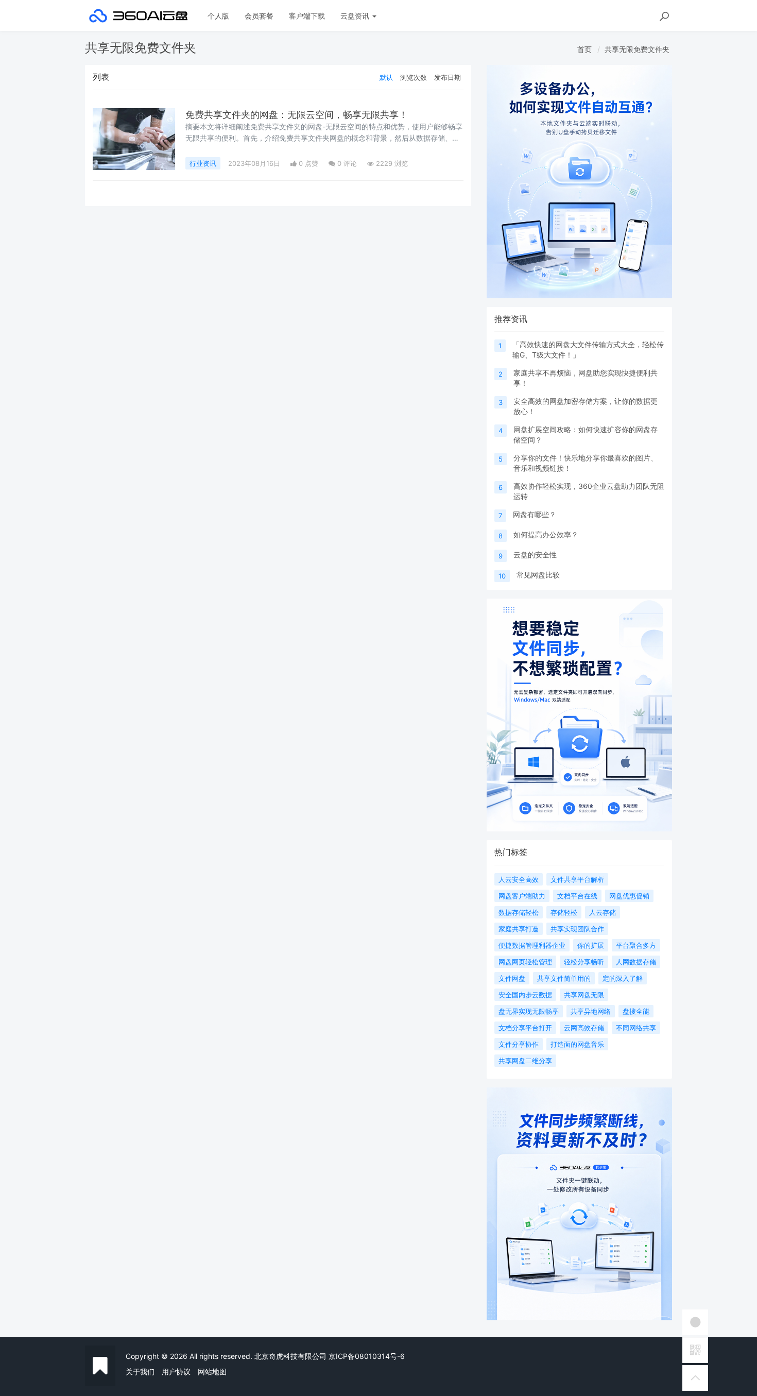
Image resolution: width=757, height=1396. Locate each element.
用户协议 (176, 1371)
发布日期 (447, 77)
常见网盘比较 (538, 574)
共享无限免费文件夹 (637, 49)
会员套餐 (259, 15)
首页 (584, 49)
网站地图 (212, 1371)
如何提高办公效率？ (545, 534)
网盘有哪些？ (534, 514)
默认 (386, 77)
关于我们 (140, 1371)
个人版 (218, 15)
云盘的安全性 (535, 554)
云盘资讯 (355, 15)
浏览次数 (413, 77)
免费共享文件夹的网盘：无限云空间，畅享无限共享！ (296, 114)
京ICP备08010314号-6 (367, 1356)
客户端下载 (307, 15)
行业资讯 (203, 163)
